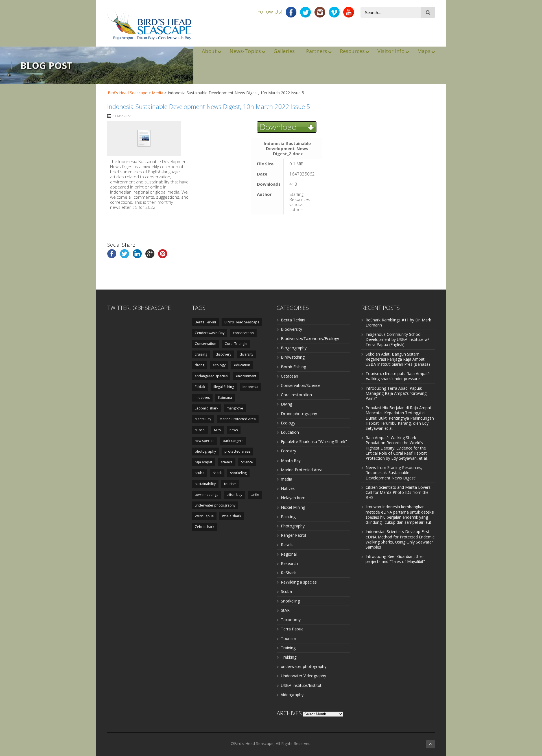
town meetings (206, 494)
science (227, 462)
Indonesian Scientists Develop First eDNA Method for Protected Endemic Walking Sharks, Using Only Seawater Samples (400, 539)
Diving (286, 404)
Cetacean (289, 376)
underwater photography (215, 505)
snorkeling (238, 472)
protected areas (237, 451)
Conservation (205, 343)
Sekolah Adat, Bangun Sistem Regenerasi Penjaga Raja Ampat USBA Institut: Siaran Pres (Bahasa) (398, 359)
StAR (285, 610)
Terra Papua (292, 629)
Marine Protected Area (238, 419)
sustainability (205, 483)
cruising (201, 354)
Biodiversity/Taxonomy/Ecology (310, 338)
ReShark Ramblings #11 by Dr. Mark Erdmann (398, 322)
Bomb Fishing (293, 366)
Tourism (288, 638)
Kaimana (225, 397)
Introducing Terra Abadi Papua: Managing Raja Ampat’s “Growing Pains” (396, 393)
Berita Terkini (205, 322)
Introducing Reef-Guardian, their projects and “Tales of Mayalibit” (395, 559)
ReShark (288, 572)
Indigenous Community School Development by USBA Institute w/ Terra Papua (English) (397, 339)
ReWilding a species (299, 582)
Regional (289, 554)
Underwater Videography (303, 675)
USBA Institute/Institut (301, 685)
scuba (199, 472)
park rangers (233, 440)
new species (204, 440)
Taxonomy (291, 619)
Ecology (288, 423)
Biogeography (294, 347)
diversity (246, 354)
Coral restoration (296, 394)
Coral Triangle (236, 343)
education (242, 365)
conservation (243, 332)
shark (217, 472)
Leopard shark (206, 408)
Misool (200, 430)
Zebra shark (204, 526)
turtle (255, 494)
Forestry (288, 450)
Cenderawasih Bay (209, 332)
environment (246, 376)
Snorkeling (290, 601)
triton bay (234, 494)
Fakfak (200, 386)
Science (247, 462)
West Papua (204, 516)
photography (205, 451)
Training (288, 647)
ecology (219, 365)
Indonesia (250, 386)
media (286, 479)
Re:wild (287, 544)
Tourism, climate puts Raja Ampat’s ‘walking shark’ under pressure (398, 376)
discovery (223, 354)
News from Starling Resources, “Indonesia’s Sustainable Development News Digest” (394, 472)
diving (199, 365)
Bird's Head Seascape (127, 92)
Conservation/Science (300, 385)
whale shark (231, 516)
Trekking (288, 657)
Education (290, 432)
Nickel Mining (293, 507)
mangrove (235, 408)
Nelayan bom (293, 497)
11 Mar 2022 (122, 116)
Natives (288, 488)
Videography (292, 694)
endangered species (211, 376)
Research (289, 563)
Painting (288, 516)
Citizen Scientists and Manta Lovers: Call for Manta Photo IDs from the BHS (398, 492)
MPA (217, 430)
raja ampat (203, 462)
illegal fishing (223, 386)
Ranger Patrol (293, 535)
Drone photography (299, 413)
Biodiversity (291, 329)
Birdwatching (293, 357)
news (234, 430)
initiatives (202, 397)
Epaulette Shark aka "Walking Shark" (314, 441)
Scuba (286, 591)
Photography (293, 526)
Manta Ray (203, 419)
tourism (230, 483)
